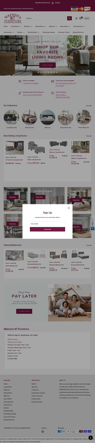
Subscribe (47, 229)
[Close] (69, 207)
